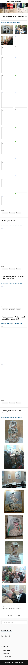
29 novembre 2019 (17, 417)
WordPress (20, 662)
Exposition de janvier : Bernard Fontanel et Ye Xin (12, 277)
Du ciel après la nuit (8, 220)
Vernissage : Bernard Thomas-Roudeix (12, 411)
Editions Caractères (6, 22)
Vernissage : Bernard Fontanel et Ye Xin (14, 17)
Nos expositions (6, 653)
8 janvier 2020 (16, 22)
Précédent (11, 615)
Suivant (18, 615)
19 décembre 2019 (17, 225)
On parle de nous (7, 656)
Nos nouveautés (6, 650)
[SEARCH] (25, 622)
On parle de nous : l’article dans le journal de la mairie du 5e (13, 318)
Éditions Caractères (14, 1)
